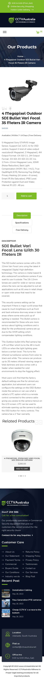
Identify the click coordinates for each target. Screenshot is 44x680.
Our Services (32, 572)
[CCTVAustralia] (22, 20)
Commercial (11, 564)
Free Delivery (22, 230)
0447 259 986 (10, 512)
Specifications (22, 223)
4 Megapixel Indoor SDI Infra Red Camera (22, 459)
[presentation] (36, 422)
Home (20, 56)
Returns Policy (32, 551)
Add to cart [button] (22, 469)
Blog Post (30, 576)
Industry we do (12, 576)
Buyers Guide (11, 568)
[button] (19, 476)
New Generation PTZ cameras (26, 600)
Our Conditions (12, 572)
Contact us (30, 568)
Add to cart (26, 196)
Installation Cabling (22, 590)
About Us (9, 551)
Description (22, 215)
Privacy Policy (32, 560)
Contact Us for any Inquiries (16, 535)
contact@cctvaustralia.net (24, 647)
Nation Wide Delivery (20, 10)
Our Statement (12, 556)
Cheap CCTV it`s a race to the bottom (26, 611)
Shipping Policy (33, 556)
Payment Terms (12, 560)
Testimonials (31, 564)
